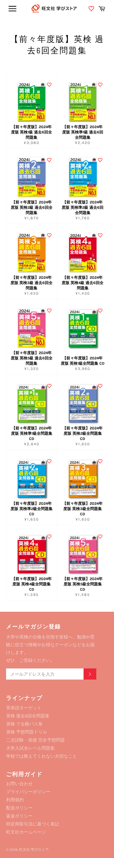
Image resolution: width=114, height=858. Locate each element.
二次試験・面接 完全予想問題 (35, 740)
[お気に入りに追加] (49, 84)
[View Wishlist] (92, 9)
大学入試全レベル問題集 (30, 748)
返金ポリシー (19, 816)
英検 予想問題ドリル (26, 732)
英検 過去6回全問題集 (28, 715)
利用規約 (15, 799)
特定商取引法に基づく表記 (32, 824)
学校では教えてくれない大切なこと (41, 756)
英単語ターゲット (24, 707)
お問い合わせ (19, 783)
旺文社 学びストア (34, 849)
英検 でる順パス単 (24, 724)
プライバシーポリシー (28, 791)
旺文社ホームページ (26, 832)
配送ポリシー (19, 807)
